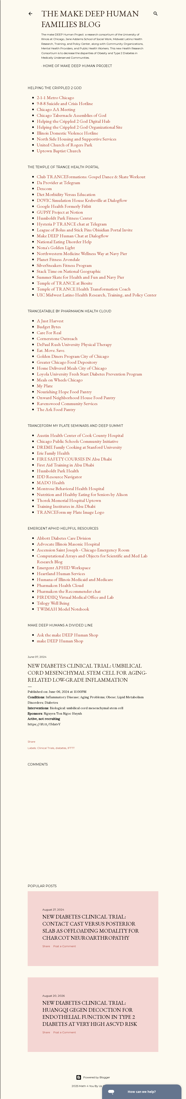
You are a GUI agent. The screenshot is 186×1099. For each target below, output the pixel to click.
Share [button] (31, 741)
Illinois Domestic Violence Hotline (67, 133)
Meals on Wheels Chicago (60, 380)
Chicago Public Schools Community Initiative (77, 441)
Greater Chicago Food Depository (67, 362)
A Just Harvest (50, 321)
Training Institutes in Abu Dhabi (66, 506)
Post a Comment (64, 946)
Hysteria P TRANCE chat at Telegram (72, 224)
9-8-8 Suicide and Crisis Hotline (65, 103)
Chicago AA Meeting (56, 109)
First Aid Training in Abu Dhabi (65, 465)
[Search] (155, 12)
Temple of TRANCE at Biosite (64, 283)
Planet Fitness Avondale (58, 259)
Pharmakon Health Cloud (60, 585)
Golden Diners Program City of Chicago (73, 356)
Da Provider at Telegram (58, 182)
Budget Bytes (49, 327)
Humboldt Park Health (58, 471)
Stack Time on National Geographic (69, 271)
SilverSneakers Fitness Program (64, 265)
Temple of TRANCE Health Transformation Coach (84, 289)
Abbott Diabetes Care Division (64, 538)
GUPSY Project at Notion (60, 212)
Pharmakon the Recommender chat (69, 591)
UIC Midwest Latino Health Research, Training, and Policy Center (97, 295)
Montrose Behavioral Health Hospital (70, 488)
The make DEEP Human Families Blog (90, 19)
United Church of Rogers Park (64, 145)
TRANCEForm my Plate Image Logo (70, 512)
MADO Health (51, 483)
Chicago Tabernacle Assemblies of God (71, 115)
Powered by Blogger (96, 1077)
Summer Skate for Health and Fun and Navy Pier (80, 277)
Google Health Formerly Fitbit (64, 206)
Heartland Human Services (61, 573)
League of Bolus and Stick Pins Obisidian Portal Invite (84, 230)
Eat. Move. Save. (51, 350)
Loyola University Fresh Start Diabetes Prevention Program (89, 374)
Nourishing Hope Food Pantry (64, 392)
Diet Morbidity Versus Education (66, 194)
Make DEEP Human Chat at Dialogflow (72, 236)
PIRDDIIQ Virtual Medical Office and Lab (75, 597)
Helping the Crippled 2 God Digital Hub (73, 121)
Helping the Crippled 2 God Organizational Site (79, 127)
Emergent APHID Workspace (64, 568)
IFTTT (71, 748)
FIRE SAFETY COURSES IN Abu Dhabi (74, 459)
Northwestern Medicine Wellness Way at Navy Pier (82, 253)
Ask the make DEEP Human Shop (67, 635)
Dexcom (44, 188)
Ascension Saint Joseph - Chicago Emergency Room (83, 550)
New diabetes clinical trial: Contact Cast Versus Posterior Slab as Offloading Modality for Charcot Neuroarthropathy (90, 927)
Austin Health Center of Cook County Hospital (80, 435)
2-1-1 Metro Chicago (55, 97)
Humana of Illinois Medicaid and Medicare (75, 579)
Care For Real (49, 332)
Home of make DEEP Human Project (77, 66)
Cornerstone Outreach (57, 338)
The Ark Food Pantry (56, 409)
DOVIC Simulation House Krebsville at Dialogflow (82, 200)
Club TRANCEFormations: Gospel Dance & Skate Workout (91, 177)
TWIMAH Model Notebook (63, 609)
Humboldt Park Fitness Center (64, 218)
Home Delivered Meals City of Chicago (72, 368)
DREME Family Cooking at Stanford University (79, 447)
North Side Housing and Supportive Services (76, 139)
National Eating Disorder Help (64, 242)
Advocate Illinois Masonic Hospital (68, 544)
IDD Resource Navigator (59, 477)
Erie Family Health (53, 453)
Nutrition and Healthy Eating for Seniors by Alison (82, 494)
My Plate (45, 386)
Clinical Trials (45, 748)
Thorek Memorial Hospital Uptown (69, 500)
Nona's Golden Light (56, 247)
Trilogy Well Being (53, 603)
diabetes (61, 748)
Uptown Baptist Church (59, 151)
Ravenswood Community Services (67, 403)
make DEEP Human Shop (60, 641)
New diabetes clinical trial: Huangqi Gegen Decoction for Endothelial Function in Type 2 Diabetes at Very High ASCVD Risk (89, 1013)
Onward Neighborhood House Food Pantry (76, 398)
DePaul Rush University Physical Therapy (74, 344)
